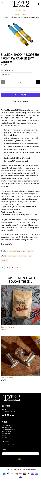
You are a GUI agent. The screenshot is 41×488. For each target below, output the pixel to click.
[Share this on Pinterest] (12, 267)
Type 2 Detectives (14, 469)
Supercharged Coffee (7, 327)
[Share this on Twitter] (3, 267)
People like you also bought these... (20, 279)
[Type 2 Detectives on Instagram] (8, 416)
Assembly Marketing (31, 469)
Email (4, 450)
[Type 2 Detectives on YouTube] (13, 416)
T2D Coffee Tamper (7, 378)
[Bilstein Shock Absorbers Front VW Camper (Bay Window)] (20, 34)
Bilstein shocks (22, 256)
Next (24, 11)
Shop (24, 15)
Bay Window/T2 (12, 256)
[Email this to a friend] (17, 267)
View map (4, 437)
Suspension (30, 251)
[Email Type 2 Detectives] (3, 416)
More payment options (20, 101)
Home (17, 15)
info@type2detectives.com (8, 411)
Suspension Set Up (7, 70)
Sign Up (21, 459)
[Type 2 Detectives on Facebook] (5, 416)
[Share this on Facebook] (8, 267)
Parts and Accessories (15, 251)
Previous (18, 11)
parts (30, 256)
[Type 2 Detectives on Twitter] (11, 416)
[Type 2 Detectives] (20, 3)
